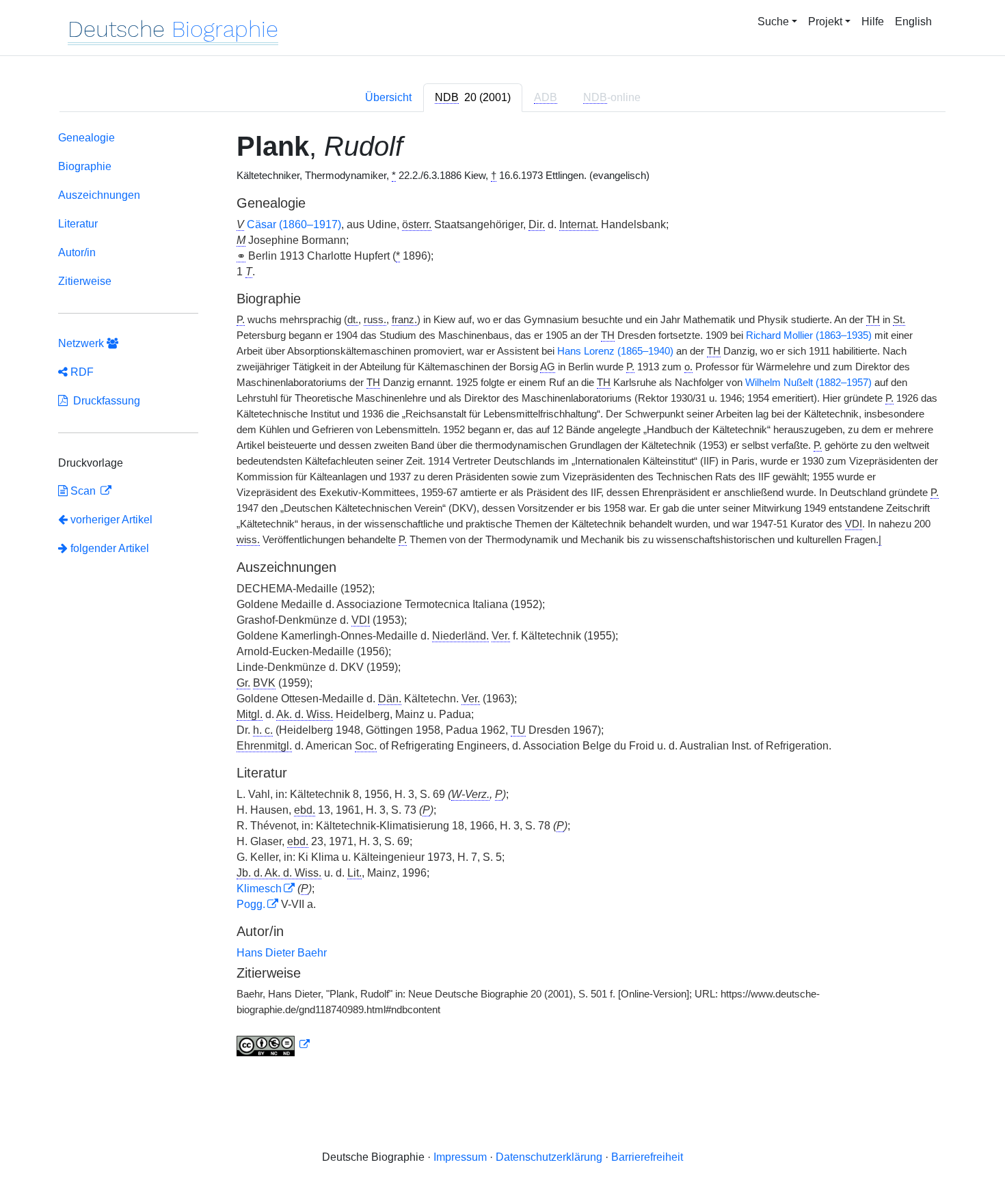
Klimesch (259, 888)
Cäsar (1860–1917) (294, 224)
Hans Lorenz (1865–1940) (615, 351)
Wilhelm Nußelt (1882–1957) (808, 382)
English (913, 21)
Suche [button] (773, 21)
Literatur (78, 224)
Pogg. (251, 904)
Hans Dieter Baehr (282, 953)
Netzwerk (82, 343)
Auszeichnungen (99, 195)
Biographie (84, 166)
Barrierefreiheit (647, 1157)
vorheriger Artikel (111, 519)
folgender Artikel (108, 548)
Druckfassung (104, 401)
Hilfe (872, 21)
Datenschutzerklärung (549, 1157)
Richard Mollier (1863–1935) (809, 335)
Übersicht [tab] (388, 97)
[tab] (472, 97)
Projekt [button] (825, 21)
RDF (81, 372)
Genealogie (86, 137)
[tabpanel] (502, 596)
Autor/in (77, 252)
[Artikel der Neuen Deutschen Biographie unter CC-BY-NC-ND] (273, 1044)
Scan (83, 491)
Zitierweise (84, 281)
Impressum (460, 1157)
